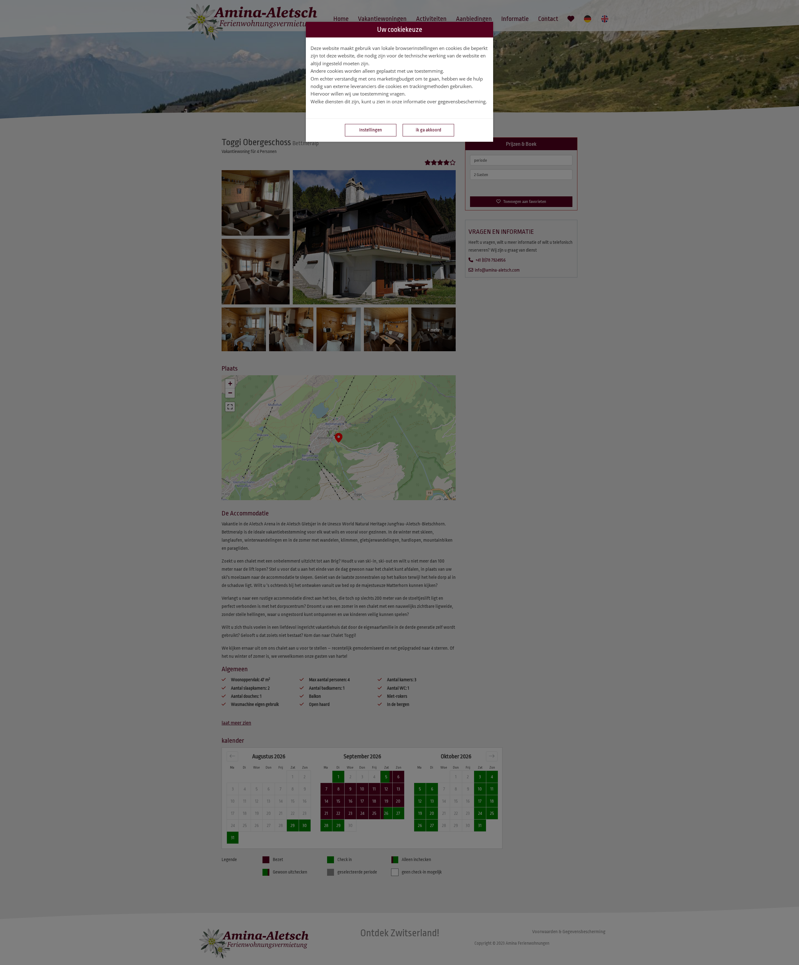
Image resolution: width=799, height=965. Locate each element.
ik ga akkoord (428, 130)
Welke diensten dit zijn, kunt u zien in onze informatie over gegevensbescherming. (399, 101)
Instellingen (370, 130)
